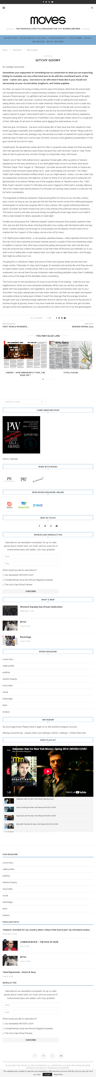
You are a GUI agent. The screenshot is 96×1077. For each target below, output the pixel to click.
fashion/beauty (10, 679)
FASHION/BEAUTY (58, 38)
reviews (6, 712)
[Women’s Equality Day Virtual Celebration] (10, 611)
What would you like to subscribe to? (20, 570)
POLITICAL (42, 38)
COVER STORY (11, 38)
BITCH (50, 41)
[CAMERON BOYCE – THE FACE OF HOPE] (10, 946)
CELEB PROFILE (28, 38)
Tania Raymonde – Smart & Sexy (19, 972)
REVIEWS (59, 41)
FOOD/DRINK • (76, 38)
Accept (47, 1075)
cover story (8, 659)
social (5, 692)
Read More (58, 1074)
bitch (5, 705)
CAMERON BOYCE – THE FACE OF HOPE (39, 942)
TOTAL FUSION (70, 373)
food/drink (17, 50)
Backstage (25, 637)
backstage (7, 698)
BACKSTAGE (38, 41)
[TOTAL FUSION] (70, 355)
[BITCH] (10, 626)
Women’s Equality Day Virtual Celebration (41, 607)
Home (5, 50)
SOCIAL (88, 38)
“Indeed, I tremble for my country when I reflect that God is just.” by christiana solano (46, 930)
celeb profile (8, 666)
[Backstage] (10, 641)
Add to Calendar (10, 459)
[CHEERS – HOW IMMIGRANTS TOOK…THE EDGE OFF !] (25, 355)
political (6, 672)
